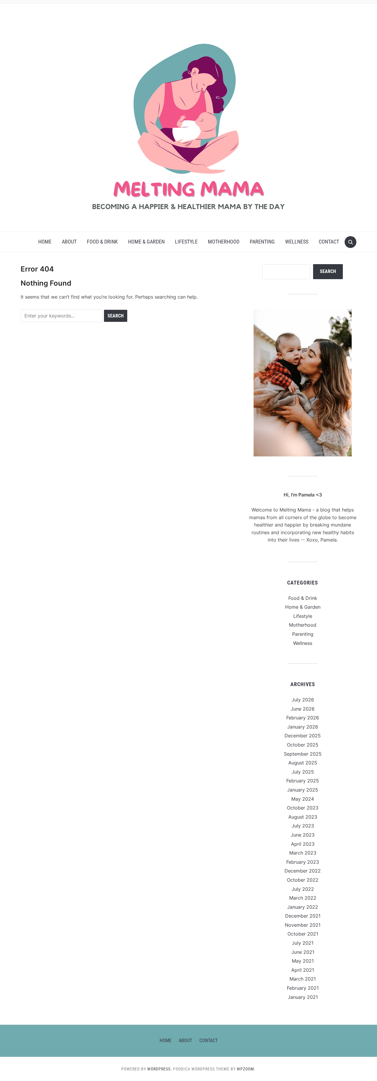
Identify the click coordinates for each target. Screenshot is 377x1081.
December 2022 (303, 871)
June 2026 (303, 709)
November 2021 (302, 925)
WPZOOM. (246, 1069)
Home (45, 242)
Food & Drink (102, 242)
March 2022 (302, 898)
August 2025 (302, 763)
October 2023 (302, 808)
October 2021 (302, 934)
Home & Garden (146, 242)
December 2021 (302, 916)
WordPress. (159, 1069)
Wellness (296, 242)
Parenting (262, 242)
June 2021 (302, 952)
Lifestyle (186, 242)
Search (328, 271)
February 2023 (302, 862)
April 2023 (303, 844)
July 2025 (303, 772)
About (69, 242)
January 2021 (303, 997)
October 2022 (302, 880)
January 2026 (302, 727)
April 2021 (302, 970)
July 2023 (303, 826)
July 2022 (303, 889)
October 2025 (302, 745)
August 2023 (302, 817)
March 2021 (303, 979)
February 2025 (302, 781)
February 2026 (302, 718)
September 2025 (303, 754)
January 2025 (302, 790)
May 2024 (302, 799)
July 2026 (303, 700)
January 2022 (302, 907)
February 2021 (303, 988)
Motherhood (223, 242)
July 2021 (302, 943)
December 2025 (303, 736)
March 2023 (302, 853)
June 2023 (303, 835)
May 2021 (303, 961)
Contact (329, 242)
